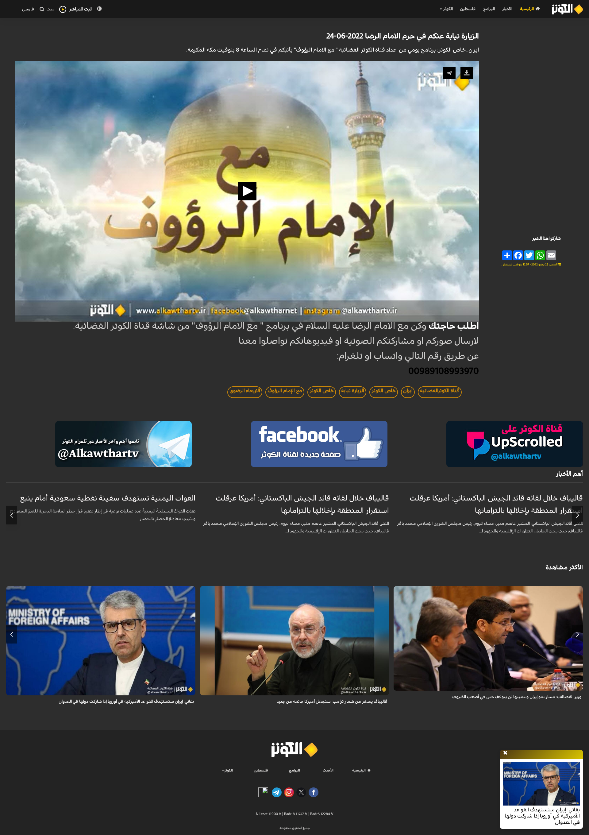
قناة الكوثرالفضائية (440, 390)
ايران (408, 390)
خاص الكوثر (383, 390)
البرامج (489, 9)
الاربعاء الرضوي (244, 390)
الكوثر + (446, 9)
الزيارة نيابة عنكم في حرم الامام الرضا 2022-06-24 (402, 36)
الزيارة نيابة (352, 390)
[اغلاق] (505, 753)
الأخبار (507, 9)
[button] (247, 191)
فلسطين (467, 9)
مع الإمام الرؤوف (285, 390)
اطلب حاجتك (454, 326)
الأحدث (328, 770)
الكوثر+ (227, 770)
